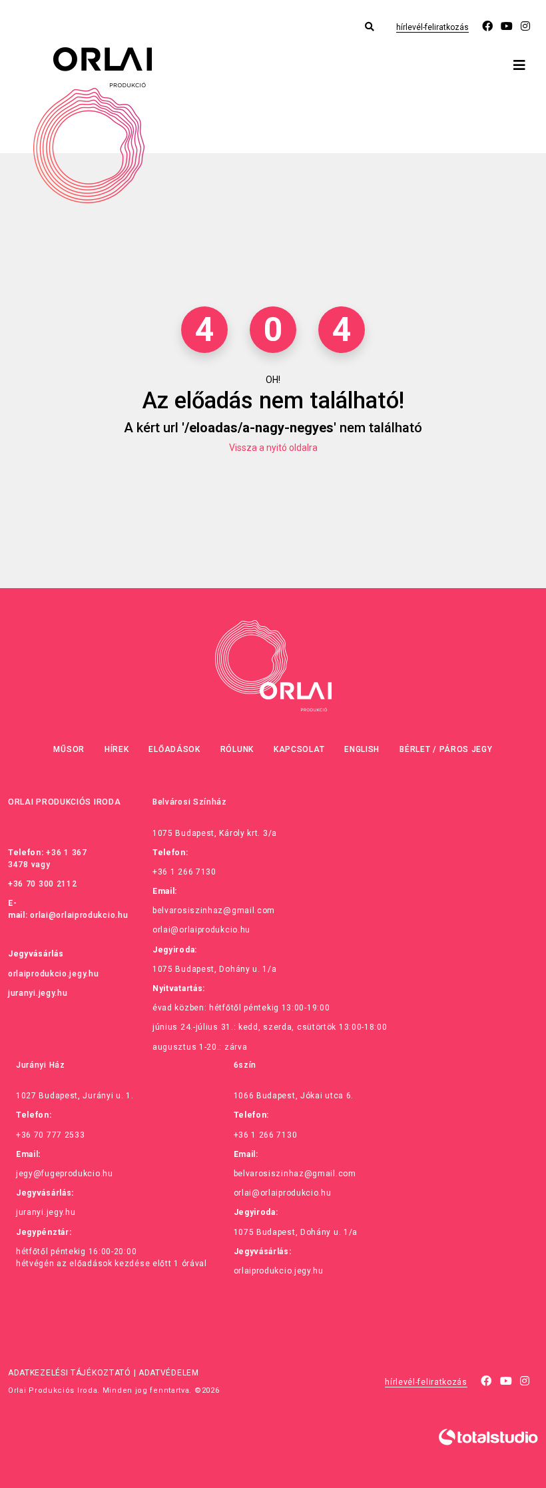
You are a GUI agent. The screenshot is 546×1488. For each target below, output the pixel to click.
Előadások (174, 749)
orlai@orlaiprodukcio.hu (79, 915)
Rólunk (237, 749)
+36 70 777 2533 (50, 1135)
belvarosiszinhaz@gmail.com (213, 910)
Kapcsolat (299, 749)
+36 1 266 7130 (184, 872)
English (362, 749)
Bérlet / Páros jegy (446, 749)
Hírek (117, 749)
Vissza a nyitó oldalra (273, 447)
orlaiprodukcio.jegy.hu (53, 973)
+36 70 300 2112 (42, 884)
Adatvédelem (168, 1372)
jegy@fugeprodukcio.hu (64, 1173)
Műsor (69, 749)
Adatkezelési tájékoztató (69, 1372)
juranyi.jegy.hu (38, 993)
